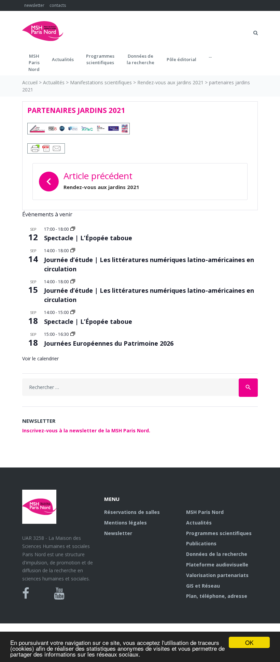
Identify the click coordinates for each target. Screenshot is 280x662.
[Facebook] (25, 593)
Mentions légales (125, 522)
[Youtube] (59, 593)
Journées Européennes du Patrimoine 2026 (108, 343)
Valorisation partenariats (217, 575)
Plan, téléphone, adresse (216, 596)
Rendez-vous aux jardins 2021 (170, 82)
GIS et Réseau (203, 585)
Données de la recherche (216, 554)
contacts (58, 5)
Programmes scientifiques (100, 59)
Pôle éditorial (181, 59)
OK (249, 642)
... (210, 56)
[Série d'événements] (72, 229)
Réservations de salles (132, 512)
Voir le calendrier (40, 358)
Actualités (63, 59)
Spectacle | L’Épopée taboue (88, 238)
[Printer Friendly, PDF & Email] (46, 147)
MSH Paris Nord (205, 512)
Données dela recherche (140, 59)
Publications (201, 543)
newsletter (34, 5)
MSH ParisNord (34, 62)
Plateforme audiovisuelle (217, 564)
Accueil (30, 82)
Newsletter (118, 533)
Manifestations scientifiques (101, 82)
